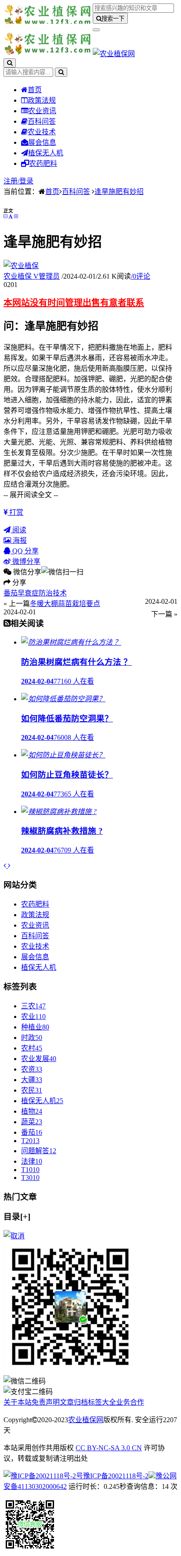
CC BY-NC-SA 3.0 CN (109, 1448)
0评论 (140, 276)
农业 (33, 1016)
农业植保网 (85, 1419)
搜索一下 (112, 18)
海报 (19, 540)
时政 (31, 1037)
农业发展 (38, 1058)
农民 (31, 1090)
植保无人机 (45, 153)
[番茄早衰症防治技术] (6, 865)
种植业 (35, 1027)
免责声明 (46, 1402)
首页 (35, 89)
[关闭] (14, 1236)
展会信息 (42, 142)
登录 (26, 181)
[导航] (96, 30)
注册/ (11, 181)
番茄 (31, 1132)
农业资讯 (42, 111)
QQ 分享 (25, 551)
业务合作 (130, 1402)
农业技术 (42, 132)
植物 (31, 1111)
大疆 (31, 1079)
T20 (30, 1140)
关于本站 (18, 1402)
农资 (31, 1069)
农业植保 (32, 276)
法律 (31, 1161)
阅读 (18, 530)
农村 (31, 1048)
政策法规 (42, 100)
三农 (33, 1006)
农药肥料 (43, 163)
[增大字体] (16, 216)
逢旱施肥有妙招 (119, 191)
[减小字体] (5, 216)
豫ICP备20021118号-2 (115, 1476)
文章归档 (74, 1402)
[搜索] (10, 63)
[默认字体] (10, 216)
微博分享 (25, 561)
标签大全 (102, 1402)
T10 (30, 1169)
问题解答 (38, 1150)
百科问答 (42, 121)
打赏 (15, 512)
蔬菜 (31, 1122)
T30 (30, 1177)
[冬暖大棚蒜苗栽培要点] (9, 865)
